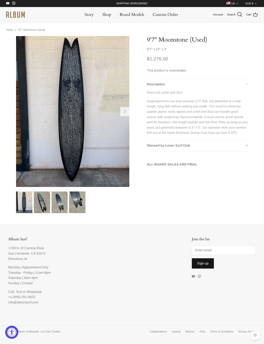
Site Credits (53, 331)
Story (89, 14)
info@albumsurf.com (23, 302)
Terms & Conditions (221, 331)
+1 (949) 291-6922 (21, 297)
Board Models (132, 14)
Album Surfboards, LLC (31, 331)
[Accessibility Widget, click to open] (11, 332)
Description (156, 84)
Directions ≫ (17, 259)
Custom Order (165, 14)
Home (9, 29)
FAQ (202, 331)
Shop (106, 14)
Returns (190, 331)
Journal (176, 331)
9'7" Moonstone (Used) (31, 29)
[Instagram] (13, 3)
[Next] (124, 111)
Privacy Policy (247, 331)
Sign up (203, 263)
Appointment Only (35, 267)
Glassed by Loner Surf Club (168, 145)
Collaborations (158, 331)
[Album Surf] (15, 15)
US (232, 3)
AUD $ (249, 3)
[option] (72, 111)
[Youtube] (7, 3)
